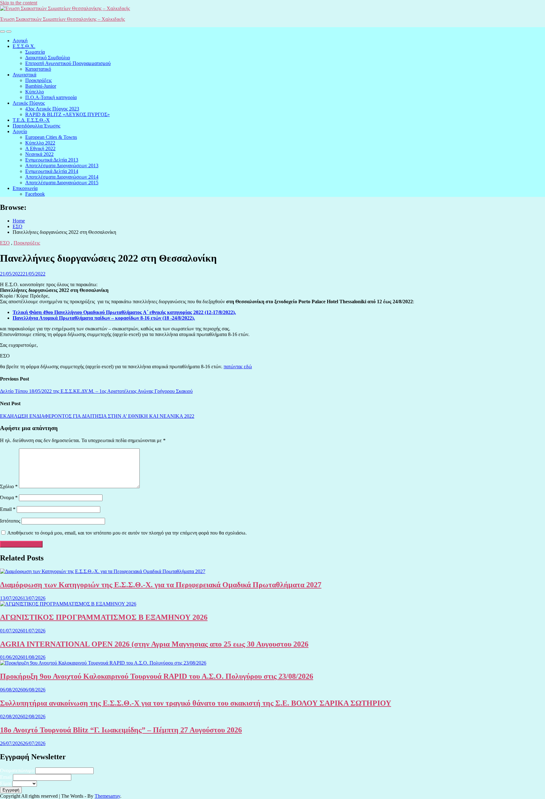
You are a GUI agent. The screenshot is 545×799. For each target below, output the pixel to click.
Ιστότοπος (10, 521)
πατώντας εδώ (238, 366)
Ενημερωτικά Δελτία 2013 (51, 160)
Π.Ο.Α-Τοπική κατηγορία (51, 97)
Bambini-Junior (40, 86)
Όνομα (9, 497)
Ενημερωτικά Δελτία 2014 (51, 171)
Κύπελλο (34, 91)
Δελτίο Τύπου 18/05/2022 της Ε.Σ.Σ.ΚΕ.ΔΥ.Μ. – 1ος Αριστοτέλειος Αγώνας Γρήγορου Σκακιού (96, 391)
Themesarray (107, 796)
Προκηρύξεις (38, 80)
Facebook (35, 194)
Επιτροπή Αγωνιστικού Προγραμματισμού (68, 63)
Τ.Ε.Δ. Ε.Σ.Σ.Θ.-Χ (31, 120)
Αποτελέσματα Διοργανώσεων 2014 (61, 177)
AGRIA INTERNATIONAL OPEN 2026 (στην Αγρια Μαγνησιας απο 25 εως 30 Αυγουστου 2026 (154, 644)
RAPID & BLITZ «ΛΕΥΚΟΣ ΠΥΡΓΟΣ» (67, 114)
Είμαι (5, 783)
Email (7, 509)
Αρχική (20, 40)
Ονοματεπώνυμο (17, 770)
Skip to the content (18, 2)
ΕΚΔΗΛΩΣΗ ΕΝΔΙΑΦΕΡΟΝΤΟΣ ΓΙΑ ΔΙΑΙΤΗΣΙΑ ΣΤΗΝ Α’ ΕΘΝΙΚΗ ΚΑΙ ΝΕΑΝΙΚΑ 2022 (97, 416)
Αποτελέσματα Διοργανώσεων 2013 (61, 165)
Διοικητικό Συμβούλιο (47, 57)
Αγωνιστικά (24, 74)
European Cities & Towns (51, 137)
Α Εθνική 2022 (40, 148)
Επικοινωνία (25, 188)
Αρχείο (20, 131)
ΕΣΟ (5, 243)
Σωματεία (35, 52)
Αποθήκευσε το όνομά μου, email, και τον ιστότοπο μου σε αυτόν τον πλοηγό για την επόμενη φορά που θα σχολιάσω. (127, 533)
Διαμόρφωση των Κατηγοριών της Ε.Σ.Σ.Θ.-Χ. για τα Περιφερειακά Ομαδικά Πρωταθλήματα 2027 (160, 585)
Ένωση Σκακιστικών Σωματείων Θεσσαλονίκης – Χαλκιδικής (62, 19)
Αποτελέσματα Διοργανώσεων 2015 (61, 182)
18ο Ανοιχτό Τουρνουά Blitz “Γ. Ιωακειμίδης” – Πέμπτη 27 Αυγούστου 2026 (121, 730)
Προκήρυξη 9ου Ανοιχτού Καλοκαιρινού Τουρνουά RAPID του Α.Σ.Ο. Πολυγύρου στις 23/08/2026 (156, 676)
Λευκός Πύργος (29, 103)
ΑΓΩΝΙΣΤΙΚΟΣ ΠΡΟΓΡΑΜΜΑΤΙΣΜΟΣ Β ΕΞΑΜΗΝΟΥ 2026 (104, 617)
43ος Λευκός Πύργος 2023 (52, 108)
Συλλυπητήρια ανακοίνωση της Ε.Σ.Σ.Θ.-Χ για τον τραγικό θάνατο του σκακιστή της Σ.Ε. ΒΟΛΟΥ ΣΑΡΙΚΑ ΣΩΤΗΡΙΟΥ (195, 703)
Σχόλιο (9, 486)
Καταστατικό (38, 69)
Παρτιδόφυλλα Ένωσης (36, 125)
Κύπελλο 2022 (40, 142)
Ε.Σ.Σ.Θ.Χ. (24, 46)
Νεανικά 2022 (39, 154)
